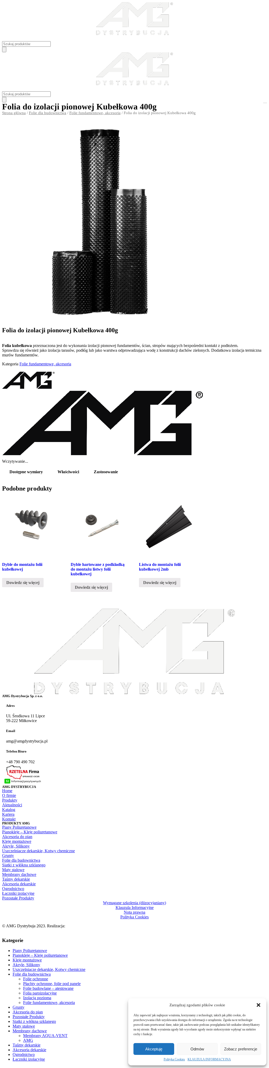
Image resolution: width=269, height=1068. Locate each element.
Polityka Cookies (174, 1059)
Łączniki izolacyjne (29, 1059)
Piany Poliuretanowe (30, 950)
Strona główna (14, 113)
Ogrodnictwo (24, 1054)
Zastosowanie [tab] (106, 472)
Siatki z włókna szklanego (34, 1021)
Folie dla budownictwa (47, 113)
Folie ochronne (35, 979)
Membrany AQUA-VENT (45, 1035)
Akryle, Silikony (26, 964)
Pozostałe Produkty (29, 1016)
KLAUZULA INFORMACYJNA (209, 1059)
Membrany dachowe (30, 1031)
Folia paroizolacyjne (40, 993)
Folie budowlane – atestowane (48, 988)
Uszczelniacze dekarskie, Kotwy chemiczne (49, 969)
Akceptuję (153, 1049)
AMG (28, 1040)
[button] (258, 1005)
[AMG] (28, 388)
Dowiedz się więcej (22, 582)
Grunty (18, 1007)
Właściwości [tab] (68, 472)
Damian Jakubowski (83, 926)
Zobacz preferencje (240, 1049)
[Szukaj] (4, 49)
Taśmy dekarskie (26, 1045)
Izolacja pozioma (37, 998)
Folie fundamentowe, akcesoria (95, 113)
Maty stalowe (24, 1026)
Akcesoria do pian (28, 1012)
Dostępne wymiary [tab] (26, 472)
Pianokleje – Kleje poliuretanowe (40, 955)
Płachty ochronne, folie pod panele (52, 983)
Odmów (197, 1049)
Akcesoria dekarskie (29, 1050)
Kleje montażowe (27, 960)
